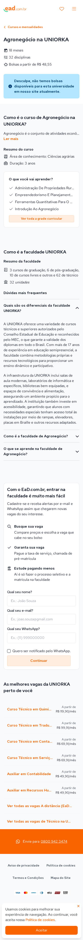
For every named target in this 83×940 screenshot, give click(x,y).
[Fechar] (76, 403)
